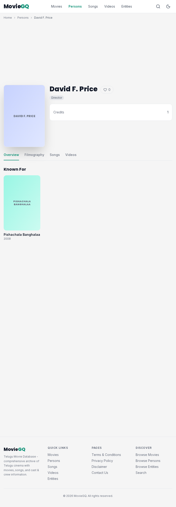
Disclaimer (99, 467)
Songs (93, 6)
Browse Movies (147, 455)
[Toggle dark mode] (168, 6)
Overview (11, 155)
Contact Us (100, 473)
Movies (56, 6)
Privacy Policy (102, 461)
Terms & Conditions (106, 455)
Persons (75, 6)
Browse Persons (148, 461)
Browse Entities (147, 467)
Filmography (34, 155)
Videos (109, 6)
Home (8, 17)
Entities (126, 6)
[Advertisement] (88, 51)
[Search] (158, 6)
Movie (16, 6)
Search (141, 473)
